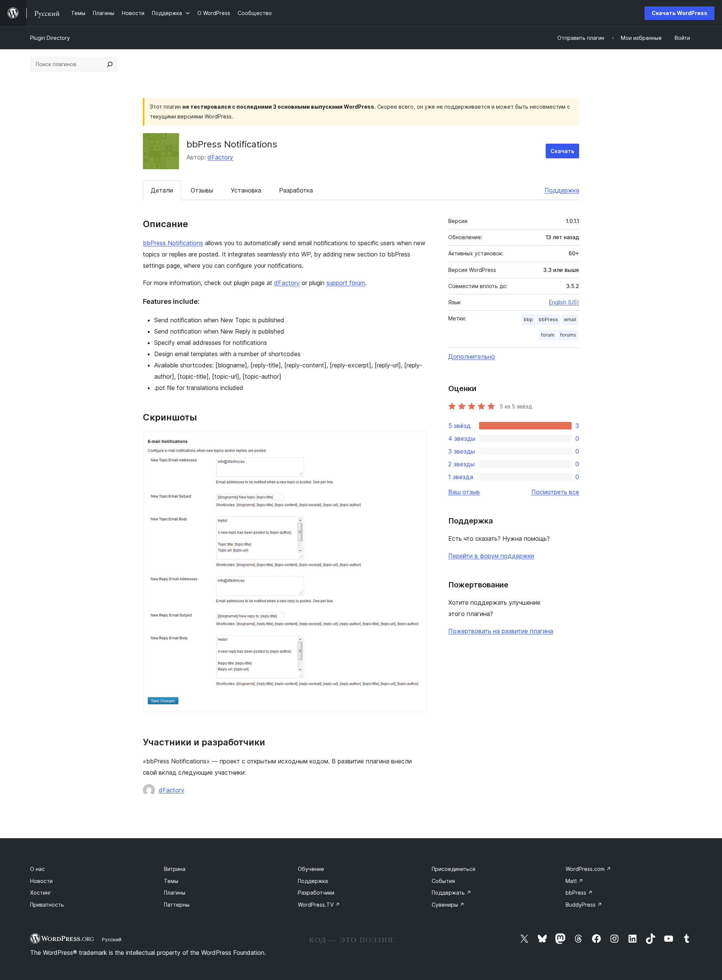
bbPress (548, 319)
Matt (574, 881)
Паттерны (177, 904)
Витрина (174, 869)
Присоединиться (453, 869)
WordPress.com (588, 869)
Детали (162, 190)
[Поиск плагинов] (109, 64)
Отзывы (202, 190)
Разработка (296, 190)
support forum (345, 283)
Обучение (311, 869)
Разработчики (316, 892)
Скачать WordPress (679, 13)
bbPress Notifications (173, 243)
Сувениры (448, 904)
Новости (41, 881)
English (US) (564, 302)
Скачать (562, 151)
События (443, 881)
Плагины (174, 892)
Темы (171, 881)
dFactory (220, 157)
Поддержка (562, 190)
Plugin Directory (50, 38)
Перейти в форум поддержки (491, 556)
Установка (246, 190)
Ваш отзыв (464, 492)
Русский (111, 939)
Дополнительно (471, 356)
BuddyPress (584, 904)
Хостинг (40, 892)
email (570, 319)
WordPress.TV (319, 904)
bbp (528, 319)
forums (568, 335)
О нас (37, 869)
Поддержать (451, 892)
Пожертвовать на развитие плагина (500, 631)
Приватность (47, 904)
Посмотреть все (555, 492)
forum (547, 335)
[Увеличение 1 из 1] (416, 440)
